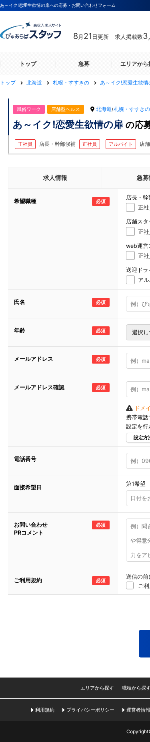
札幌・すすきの (132, 109)
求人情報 (55, 177)
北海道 (104, 109)
